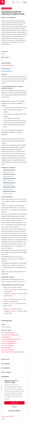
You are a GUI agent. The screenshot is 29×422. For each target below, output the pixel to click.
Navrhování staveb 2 (8, 193)
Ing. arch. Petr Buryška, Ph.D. (8, 345)
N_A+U (9, 287)
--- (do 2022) (13, 289)
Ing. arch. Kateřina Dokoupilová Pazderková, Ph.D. (12, 351)
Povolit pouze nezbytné (14, 410)
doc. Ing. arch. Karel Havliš (7, 65)
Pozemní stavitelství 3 (8, 180)
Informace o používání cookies (7, 416)
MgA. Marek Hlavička (6, 347)
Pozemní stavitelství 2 (8, 176)
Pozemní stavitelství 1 (8, 172)
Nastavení (14, 406)
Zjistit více (6, 398)
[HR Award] (3, 419)
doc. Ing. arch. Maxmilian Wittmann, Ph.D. (10, 339)
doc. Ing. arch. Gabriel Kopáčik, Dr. (9, 343)
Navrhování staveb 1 (8, 189)
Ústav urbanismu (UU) (6, 71)
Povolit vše (14, 402)
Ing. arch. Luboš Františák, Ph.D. (8, 341)
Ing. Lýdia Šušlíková (5, 337)
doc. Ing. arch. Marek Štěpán (7, 332)
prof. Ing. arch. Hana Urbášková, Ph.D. (10, 334)
